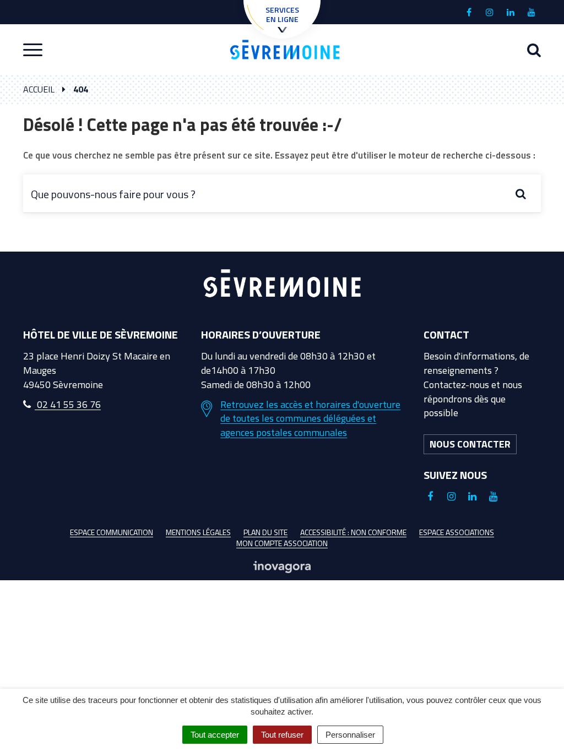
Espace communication (111, 532)
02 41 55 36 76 (68, 404)
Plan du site (265, 532)
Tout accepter (215, 734)
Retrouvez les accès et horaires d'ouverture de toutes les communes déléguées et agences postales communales (310, 418)
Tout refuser (282, 734)
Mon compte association (282, 543)
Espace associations (456, 532)
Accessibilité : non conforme (353, 532)
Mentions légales (198, 532)
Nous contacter (470, 444)
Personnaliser (350, 734)
